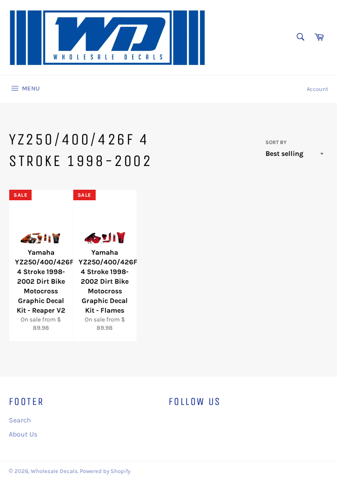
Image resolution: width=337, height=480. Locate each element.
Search (20, 420)
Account (317, 89)
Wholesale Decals (54, 471)
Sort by (276, 142)
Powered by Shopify (105, 471)
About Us (23, 434)
